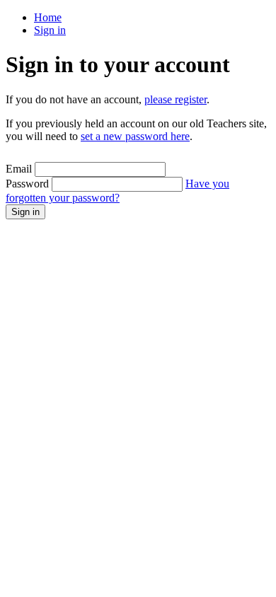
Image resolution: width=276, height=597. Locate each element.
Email (19, 169)
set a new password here (135, 136)
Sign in (50, 30)
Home (48, 17)
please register (175, 99)
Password (27, 184)
